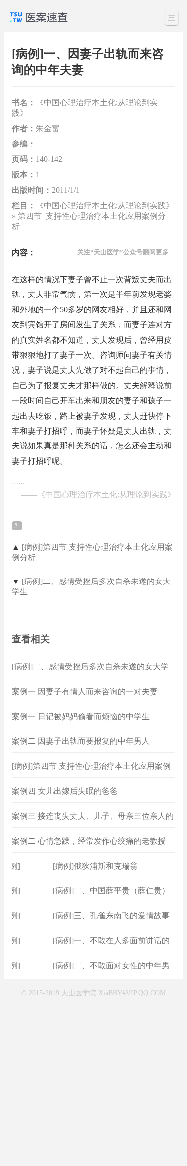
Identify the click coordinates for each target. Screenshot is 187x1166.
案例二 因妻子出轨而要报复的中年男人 (81, 741)
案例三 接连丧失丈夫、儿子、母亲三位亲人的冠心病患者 (93, 824)
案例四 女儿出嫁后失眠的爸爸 (65, 791)
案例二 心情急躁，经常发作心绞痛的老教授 (89, 841)
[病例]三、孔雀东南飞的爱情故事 (111, 915)
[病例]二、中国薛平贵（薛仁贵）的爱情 (111, 898)
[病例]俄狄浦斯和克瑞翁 (95, 866)
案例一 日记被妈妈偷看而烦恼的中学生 (81, 716)
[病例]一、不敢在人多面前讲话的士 (111, 948)
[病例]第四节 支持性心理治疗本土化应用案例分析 (91, 774)
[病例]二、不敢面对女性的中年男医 (111, 973)
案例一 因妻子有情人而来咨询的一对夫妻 (85, 691)
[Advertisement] (93, 1070)
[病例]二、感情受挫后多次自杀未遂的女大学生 (90, 674)
